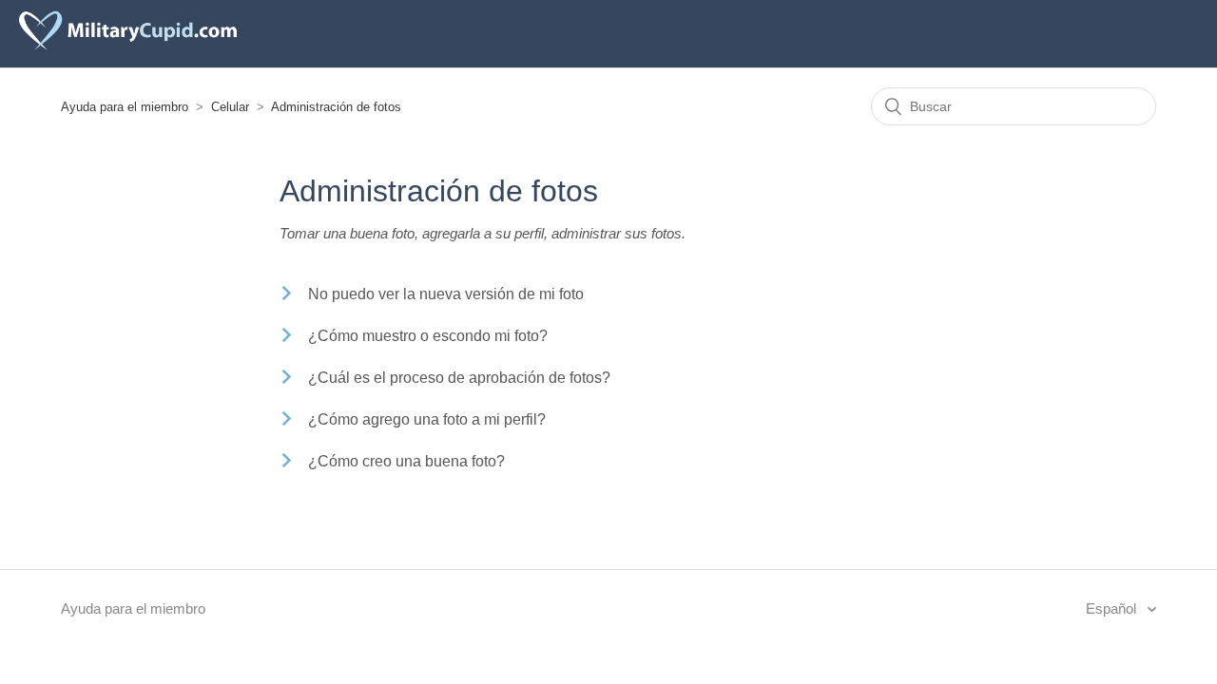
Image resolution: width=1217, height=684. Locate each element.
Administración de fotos (336, 107)
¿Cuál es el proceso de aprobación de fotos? (459, 378)
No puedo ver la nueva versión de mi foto (446, 294)
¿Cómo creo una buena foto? (406, 461)
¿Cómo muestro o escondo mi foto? (428, 336)
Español (1113, 608)
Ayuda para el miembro (124, 107)
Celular (230, 107)
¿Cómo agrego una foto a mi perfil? (427, 419)
